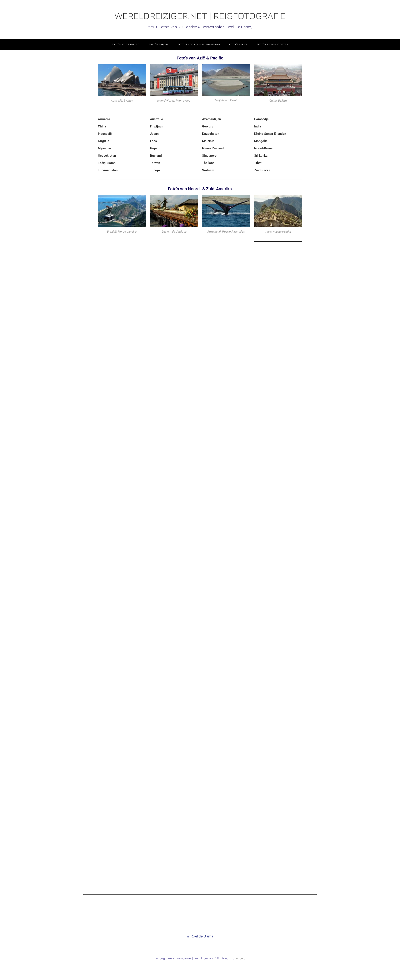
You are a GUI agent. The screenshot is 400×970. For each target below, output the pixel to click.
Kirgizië (103, 141)
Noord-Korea (263, 148)
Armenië (104, 119)
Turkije (155, 170)
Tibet (258, 163)
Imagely (240, 958)
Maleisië (208, 141)
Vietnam (208, 170)
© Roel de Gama (200, 936)
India (257, 126)
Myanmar (104, 148)
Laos (153, 141)
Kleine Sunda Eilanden (270, 134)
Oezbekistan (107, 155)
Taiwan (155, 163)
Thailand (208, 163)
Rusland (156, 155)
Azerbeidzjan (211, 119)
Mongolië (261, 141)
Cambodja (261, 119)
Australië (156, 119)
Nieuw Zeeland (213, 148)
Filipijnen (156, 126)
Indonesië (105, 134)
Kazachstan (210, 134)
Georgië (207, 126)
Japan (154, 134)
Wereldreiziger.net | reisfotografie (200, 19)
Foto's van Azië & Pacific (200, 57)
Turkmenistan (108, 170)
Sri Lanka (261, 155)
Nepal (154, 148)
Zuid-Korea (262, 170)
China (102, 126)
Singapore (209, 155)
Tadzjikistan (107, 163)
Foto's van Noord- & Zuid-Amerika (200, 188)
